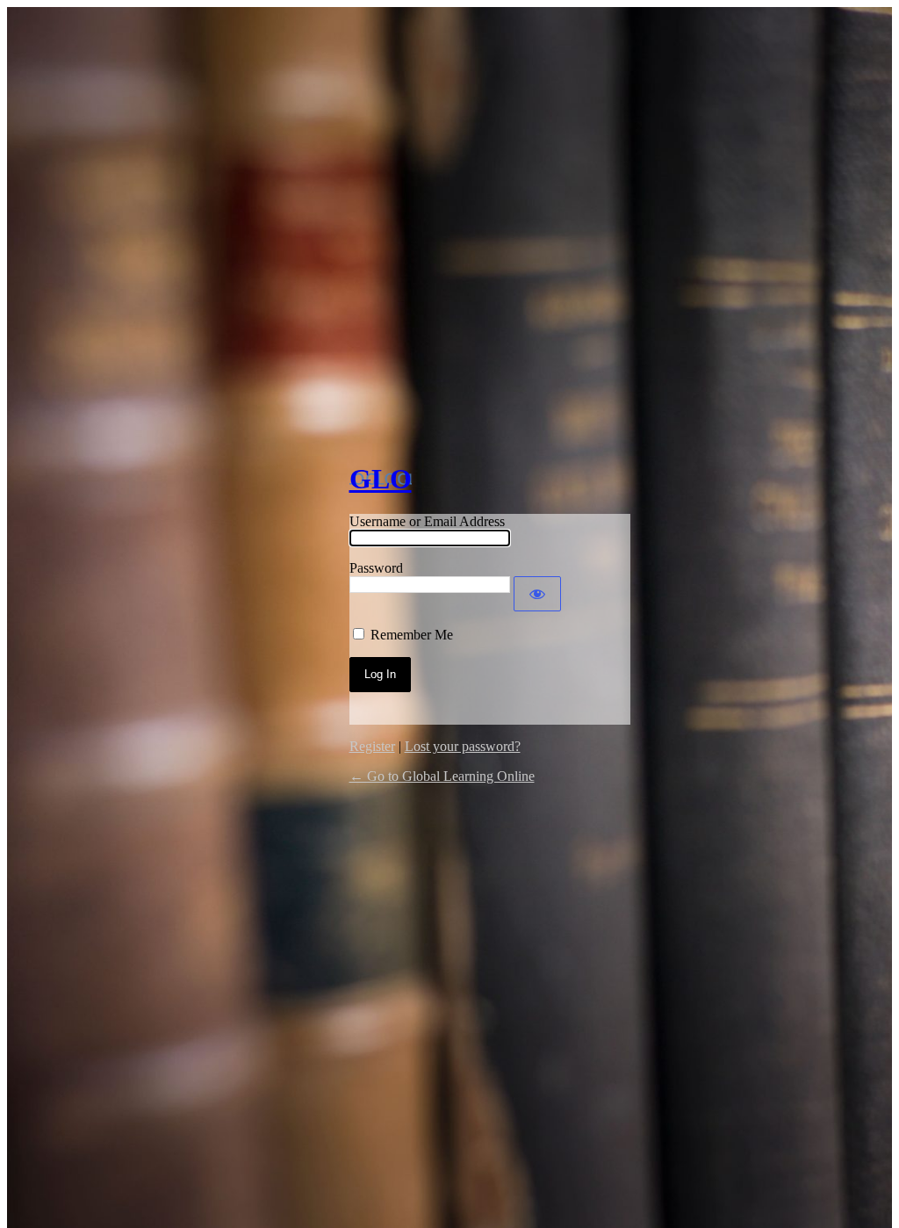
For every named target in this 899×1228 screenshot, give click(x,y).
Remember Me (411, 634)
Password (376, 567)
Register (372, 746)
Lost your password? (463, 746)
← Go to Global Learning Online (442, 776)
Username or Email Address (427, 521)
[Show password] (537, 593)
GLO (380, 479)
